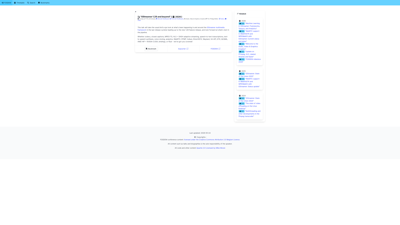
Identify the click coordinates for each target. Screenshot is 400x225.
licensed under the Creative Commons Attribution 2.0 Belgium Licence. (212, 140)
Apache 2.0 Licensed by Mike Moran (210, 148)
